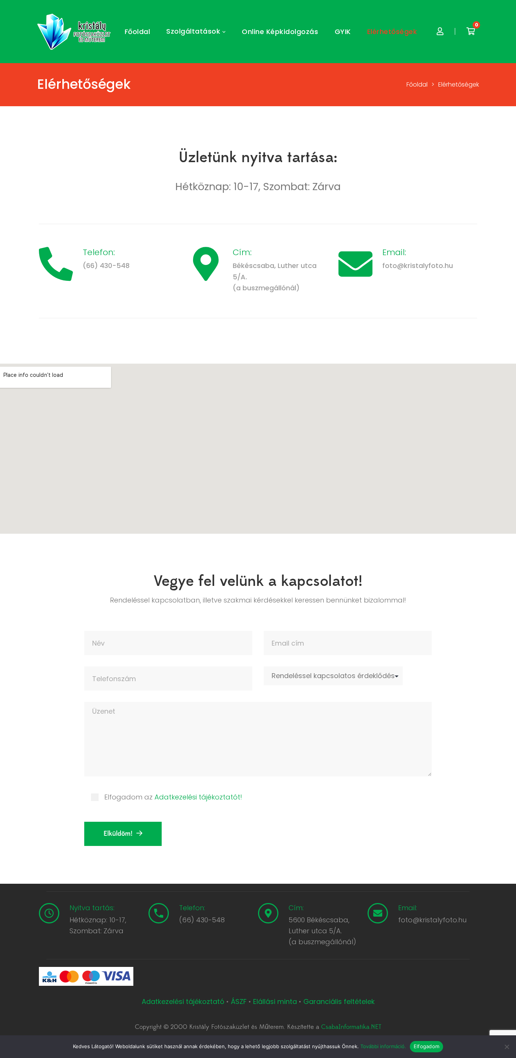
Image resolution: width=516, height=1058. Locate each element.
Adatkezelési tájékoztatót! (198, 797)
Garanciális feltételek (339, 1001)
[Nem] (506, 1046)
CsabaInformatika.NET (351, 1027)
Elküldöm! (118, 833)
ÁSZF (239, 1001)
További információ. (383, 1046)
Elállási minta (275, 1001)
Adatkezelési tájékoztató (184, 1001)
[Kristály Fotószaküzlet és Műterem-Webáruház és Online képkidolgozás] (75, 32)
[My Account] (440, 31)
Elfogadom (426, 1046)
